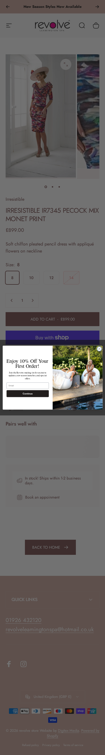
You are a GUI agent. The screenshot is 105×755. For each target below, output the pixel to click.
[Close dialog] (99, 349)
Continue (27, 393)
